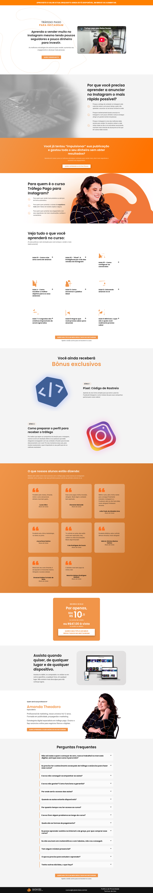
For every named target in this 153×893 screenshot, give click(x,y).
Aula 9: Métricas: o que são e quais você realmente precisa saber (108, 322)
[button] (42, 258)
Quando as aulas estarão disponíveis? (59, 799)
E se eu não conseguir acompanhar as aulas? (62, 776)
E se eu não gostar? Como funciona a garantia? (63, 783)
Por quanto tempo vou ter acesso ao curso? (61, 807)
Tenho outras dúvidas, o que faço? (57, 864)
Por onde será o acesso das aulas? (57, 791)
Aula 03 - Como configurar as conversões (105, 264)
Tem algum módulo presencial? (56, 849)
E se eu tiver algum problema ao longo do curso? (64, 815)
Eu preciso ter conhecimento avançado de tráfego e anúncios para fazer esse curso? (75, 767)
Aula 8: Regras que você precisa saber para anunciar (75, 321)
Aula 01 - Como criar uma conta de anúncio (41, 258)
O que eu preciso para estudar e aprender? (61, 857)
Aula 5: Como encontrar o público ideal (73, 291)
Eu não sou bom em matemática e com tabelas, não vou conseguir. (72, 841)
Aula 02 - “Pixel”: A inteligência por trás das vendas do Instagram (75, 259)
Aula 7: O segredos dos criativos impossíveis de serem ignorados (42, 321)
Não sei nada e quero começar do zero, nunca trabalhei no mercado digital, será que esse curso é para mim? (73, 757)
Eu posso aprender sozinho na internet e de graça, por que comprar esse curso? (74, 832)
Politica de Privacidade (110, 889)
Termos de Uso (110, 891)
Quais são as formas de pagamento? (58, 823)
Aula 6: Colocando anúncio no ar (106, 290)
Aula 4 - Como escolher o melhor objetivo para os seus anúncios (41, 292)
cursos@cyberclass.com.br (76, 890)
